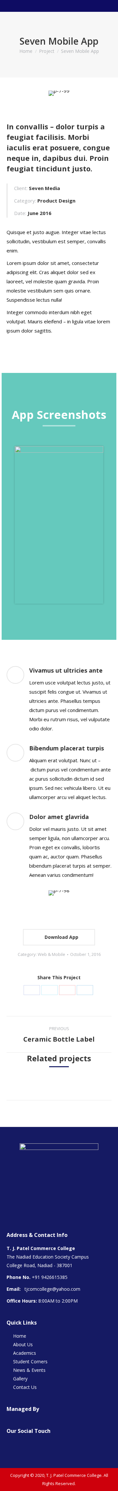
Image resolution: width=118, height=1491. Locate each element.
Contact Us (25, 1387)
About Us (23, 1344)
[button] (8, 528)
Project (46, 51)
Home (25, 51)
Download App (60, 937)
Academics (24, 1353)
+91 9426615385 (50, 1277)
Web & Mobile (51, 954)
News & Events (29, 1370)
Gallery (20, 1378)
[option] (59, 525)
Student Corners (30, 1361)
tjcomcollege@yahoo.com (52, 1289)
